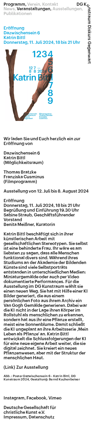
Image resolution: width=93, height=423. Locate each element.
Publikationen (18, 13)
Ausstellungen (67, 9)
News (9, 9)
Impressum (15, 417)
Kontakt (50, 4)
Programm (14, 4)
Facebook (36, 398)
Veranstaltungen (33, 9)
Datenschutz (41, 417)
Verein (33, 4)
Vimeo (55, 398)
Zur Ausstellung (32, 367)
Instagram (14, 398)
